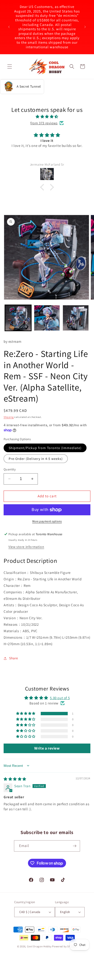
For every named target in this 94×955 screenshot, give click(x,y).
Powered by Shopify (64, 946)
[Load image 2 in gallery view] (47, 318)
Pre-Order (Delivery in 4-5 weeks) (36, 458)
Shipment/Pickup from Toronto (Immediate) (45, 448)
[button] (9, 66)
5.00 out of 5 (60, 698)
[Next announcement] (85, 27)
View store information (26, 547)
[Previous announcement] (9, 27)
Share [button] (13, 658)
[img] (47, 116)
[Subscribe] (74, 846)
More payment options (47, 521)
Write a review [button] (47, 748)
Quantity (10, 469)
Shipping (9, 417)
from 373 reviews (44, 123)
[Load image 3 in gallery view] (75, 318)
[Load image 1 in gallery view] (18, 318)
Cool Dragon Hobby (39, 946)
